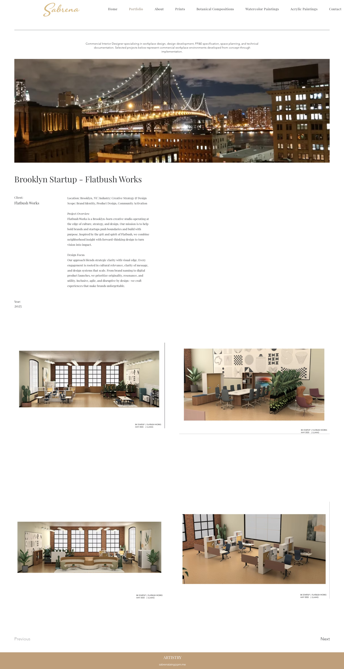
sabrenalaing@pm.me (172, 664)
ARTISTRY (172, 657)
